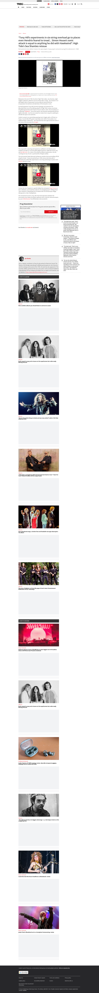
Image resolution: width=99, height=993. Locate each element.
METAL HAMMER (54, 1)
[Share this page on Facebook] (19, 54)
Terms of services (35, 215)
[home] (18, 7)
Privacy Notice (23, 216)
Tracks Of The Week (46, 26)
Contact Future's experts (39, 977)
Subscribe (65, 4)
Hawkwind (27, 111)
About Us (21, 977)
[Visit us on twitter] (57, 4)
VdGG (24, 199)
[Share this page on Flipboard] (26, 54)
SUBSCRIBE (42, 7)
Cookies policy (22, 980)
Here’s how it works (56, 57)
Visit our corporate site (64, 968)
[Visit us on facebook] (55, 4)
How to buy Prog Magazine (80, 26)
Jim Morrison (24, 152)
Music (20, 33)
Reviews (27, 51)
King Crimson (53, 188)
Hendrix (20, 161)
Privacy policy (68, 977)
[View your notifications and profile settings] (75, 4)
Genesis (28, 199)
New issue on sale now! (32, 26)
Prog (38, 51)
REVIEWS (35, 7)
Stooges (36, 122)
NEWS (22, 7)
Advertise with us (69, 980)
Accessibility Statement (39, 980)
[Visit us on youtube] (62, 4)
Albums (24, 33)
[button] (79, 4)
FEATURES (28, 7)
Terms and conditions (54, 977)
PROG (61, 1)
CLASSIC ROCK (47, 1)
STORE (48, 7)
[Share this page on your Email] (28, 54)
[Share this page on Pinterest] (23, 54)
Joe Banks (34, 51)
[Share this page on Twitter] (21, 54)
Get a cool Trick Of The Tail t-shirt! (62, 26)
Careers (51, 980)
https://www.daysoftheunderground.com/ (36, 272)
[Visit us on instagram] (59, 4)
